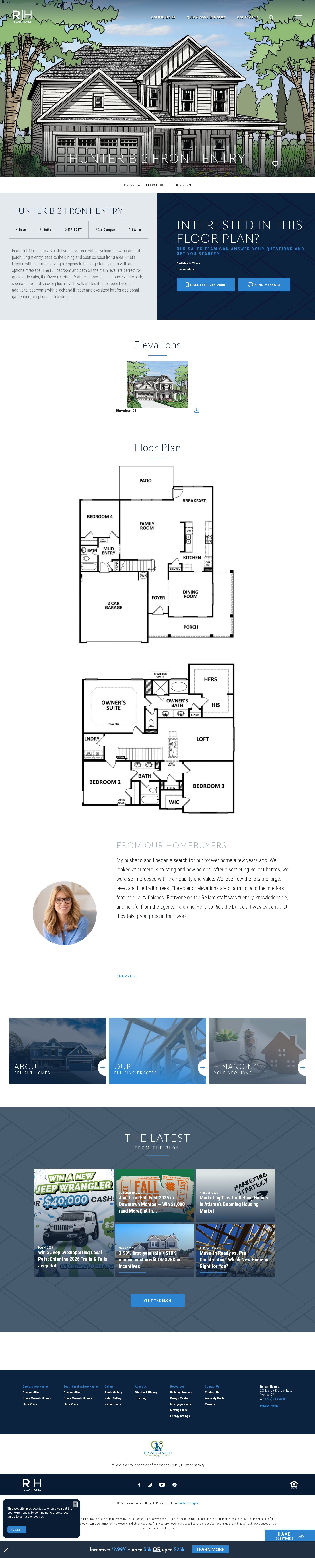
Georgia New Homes (35, 1386)
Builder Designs (188, 1503)
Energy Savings (180, 1416)
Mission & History (146, 1392)
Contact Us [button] (248, 17)
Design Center (179, 1398)
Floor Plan (181, 185)
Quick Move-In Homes (206, 17)
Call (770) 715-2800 (207, 284)
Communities (163, 17)
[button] (273, 17)
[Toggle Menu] (291, 17)
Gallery (109, 1386)
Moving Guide (179, 1410)
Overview (132, 185)
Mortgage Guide (180, 1404)
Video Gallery (113, 1398)
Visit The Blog (158, 1300)
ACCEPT (17, 1529)
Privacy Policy (269, 1405)
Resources (177, 1386)
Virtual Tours (113, 1404)
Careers (210, 1404)
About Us (141, 1386)
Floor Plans (30, 1404)
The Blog (140, 1398)
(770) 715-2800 (275, 1399)
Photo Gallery (113, 1392)
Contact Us (212, 1386)
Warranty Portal (215, 1398)
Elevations (155, 185)
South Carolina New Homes (81, 1386)
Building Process (181, 1392)
